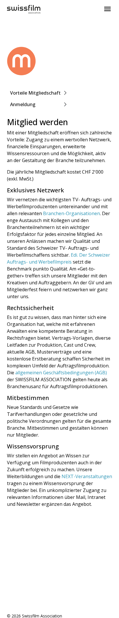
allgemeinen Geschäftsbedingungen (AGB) (61, 372)
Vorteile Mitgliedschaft (35, 93)
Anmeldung (23, 104)
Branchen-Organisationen (71, 213)
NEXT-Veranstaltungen (87, 476)
